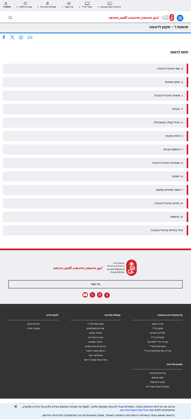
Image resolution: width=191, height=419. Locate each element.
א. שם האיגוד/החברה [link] (170, 68)
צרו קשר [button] (95, 284)
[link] (7, 5)
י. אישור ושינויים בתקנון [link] (169, 189)
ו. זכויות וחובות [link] (174, 136)
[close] (15, 407)
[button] (109, 5)
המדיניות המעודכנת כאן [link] (134, 410)
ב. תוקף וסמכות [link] (174, 82)
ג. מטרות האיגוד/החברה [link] (168, 95)
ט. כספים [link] (177, 176)
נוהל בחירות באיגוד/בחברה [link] (167, 230)
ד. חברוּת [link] (177, 109)
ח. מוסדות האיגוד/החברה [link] (167, 162)
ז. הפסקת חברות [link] (173, 149)
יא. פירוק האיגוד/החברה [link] (168, 203)
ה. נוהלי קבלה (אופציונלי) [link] (168, 122)
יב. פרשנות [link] (176, 216)
